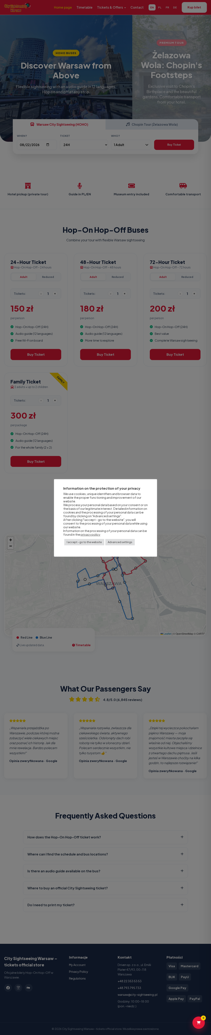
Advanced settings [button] (120, 542)
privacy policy (90, 534)
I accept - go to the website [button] (84, 542)
